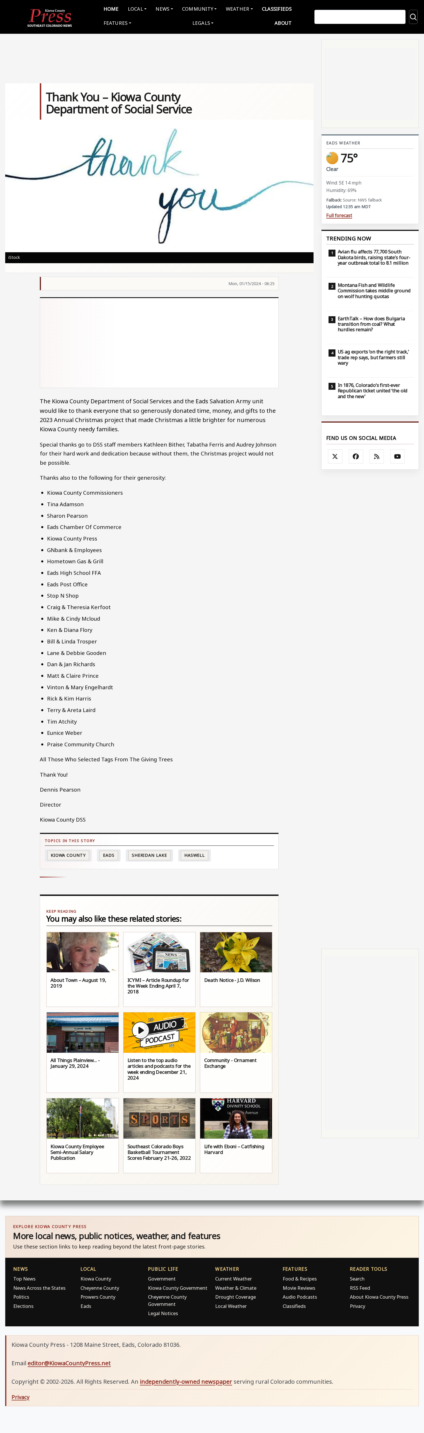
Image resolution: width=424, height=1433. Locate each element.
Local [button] (135, 8)
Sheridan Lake (149, 855)
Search (357, 1278)
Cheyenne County (99, 1288)
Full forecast (339, 215)
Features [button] (116, 23)
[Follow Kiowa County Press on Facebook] (356, 456)
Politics (21, 1296)
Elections (23, 1306)
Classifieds (277, 8)
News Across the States (39, 1288)
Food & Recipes (300, 1278)
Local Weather (231, 1306)
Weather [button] (237, 8)
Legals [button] (201, 23)
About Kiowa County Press (379, 1296)
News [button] (162, 8)
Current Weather (233, 1278)
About (283, 23)
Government (162, 1278)
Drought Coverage (235, 1296)
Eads (109, 855)
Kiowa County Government (177, 1288)
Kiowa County (68, 855)
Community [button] (197, 8)
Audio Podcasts (300, 1296)
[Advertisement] (159, 343)
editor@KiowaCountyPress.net (69, 1363)
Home (111, 8)
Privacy (357, 1306)
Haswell (194, 855)
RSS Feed (360, 1288)
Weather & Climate (235, 1288)
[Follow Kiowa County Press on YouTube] (397, 456)
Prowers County (97, 1296)
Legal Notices (163, 1313)
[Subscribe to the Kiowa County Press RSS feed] (376, 456)
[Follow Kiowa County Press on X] (335, 456)
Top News (24, 1278)
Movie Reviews (299, 1288)
